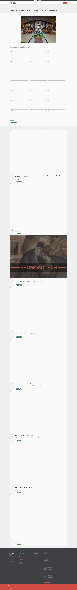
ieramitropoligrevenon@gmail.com (24, 557)
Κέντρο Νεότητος (21, 563)
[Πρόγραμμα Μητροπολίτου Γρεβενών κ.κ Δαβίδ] (38, 464)
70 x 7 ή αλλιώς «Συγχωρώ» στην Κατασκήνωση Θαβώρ (25, 383)
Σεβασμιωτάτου (46, 565)
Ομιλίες (45, 561)
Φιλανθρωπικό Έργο (46, 573)
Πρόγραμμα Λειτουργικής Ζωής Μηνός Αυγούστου (24, 435)
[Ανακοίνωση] (38, 516)
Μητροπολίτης (46, 560)
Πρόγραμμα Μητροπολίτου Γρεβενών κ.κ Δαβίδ (24, 487)
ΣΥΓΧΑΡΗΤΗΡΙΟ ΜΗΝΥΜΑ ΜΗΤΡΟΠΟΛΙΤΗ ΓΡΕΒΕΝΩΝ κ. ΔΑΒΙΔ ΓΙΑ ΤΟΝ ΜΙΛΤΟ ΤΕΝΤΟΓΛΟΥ (33, 228)
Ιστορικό (10, 559)
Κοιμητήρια (45, 558)
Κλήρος (10, 560)
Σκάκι (44, 566)
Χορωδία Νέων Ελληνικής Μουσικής (48, 577)
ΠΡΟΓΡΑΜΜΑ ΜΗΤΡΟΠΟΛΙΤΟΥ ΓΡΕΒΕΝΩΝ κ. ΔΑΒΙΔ (25, 331)
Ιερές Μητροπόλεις (34, 554)
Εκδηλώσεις (45, 554)
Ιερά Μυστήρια (11, 561)
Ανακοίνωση (17, 539)
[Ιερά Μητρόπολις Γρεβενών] (13, 2)
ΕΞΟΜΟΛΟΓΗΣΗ (18, 279)
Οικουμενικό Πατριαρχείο (35, 552)
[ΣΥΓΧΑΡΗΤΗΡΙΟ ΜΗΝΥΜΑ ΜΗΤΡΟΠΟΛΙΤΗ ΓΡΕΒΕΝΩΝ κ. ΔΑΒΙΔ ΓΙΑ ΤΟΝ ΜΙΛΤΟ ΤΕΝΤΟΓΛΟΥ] (38, 205)
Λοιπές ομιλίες (46, 559)
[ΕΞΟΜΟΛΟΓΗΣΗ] (38, 256)
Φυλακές (20, 562)
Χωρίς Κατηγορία (46, 578)
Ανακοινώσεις (46, 552)
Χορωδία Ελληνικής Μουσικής (48, 575)
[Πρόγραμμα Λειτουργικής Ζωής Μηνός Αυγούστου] (38, 412)
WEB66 (12, 588)
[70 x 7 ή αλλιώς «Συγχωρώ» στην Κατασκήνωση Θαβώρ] (38, 360)
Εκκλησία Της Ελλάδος (35, 553)
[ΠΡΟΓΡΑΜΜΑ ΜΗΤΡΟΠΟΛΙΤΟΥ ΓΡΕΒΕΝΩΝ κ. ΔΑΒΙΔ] (38, 308)
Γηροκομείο (45, 553)
